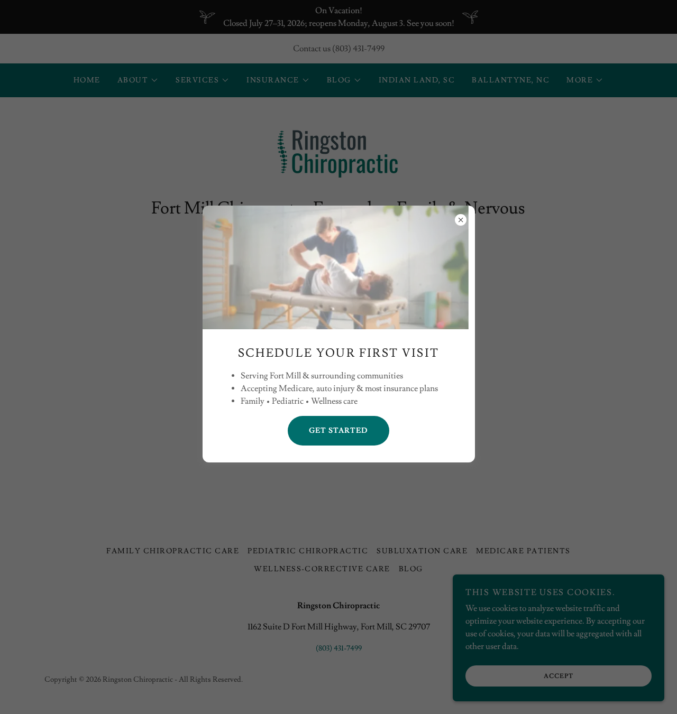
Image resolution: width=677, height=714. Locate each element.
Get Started (338, 430)
